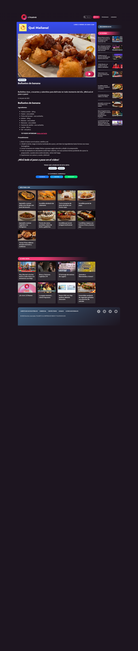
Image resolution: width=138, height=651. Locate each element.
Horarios (114, 17)
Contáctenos (52, 311)
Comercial (43, 311)
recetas (22, 80)
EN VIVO (96, 17)
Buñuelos (53, 168)
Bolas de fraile (42, 133)
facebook (42, 176)
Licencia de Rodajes (72, 311)
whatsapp (71, 176)
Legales (61, 311)
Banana (61, 168)
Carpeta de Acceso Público (29, 311)
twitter (56, 176)
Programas (105, 17)
